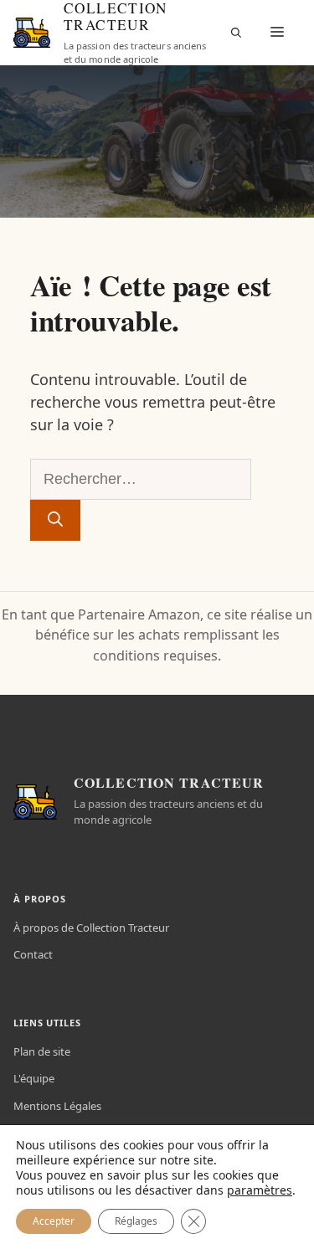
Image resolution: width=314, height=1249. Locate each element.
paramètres (259, 1190)
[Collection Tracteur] (31, 32)
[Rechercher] (55, 520)
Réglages (136, 1221)
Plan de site (41, 1051)
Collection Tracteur (115, 16)
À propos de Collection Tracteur (91, 927)
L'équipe (33, 1078)
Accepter (54, 1221)
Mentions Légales (57, 1105)
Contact (33, 954)
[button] (236, 33)
